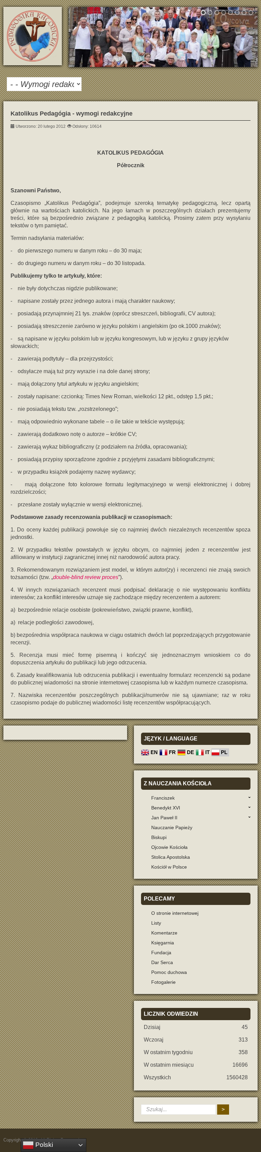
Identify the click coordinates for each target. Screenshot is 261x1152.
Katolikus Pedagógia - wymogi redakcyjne (72, 113)
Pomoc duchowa (169, 972)
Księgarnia (162, 942)
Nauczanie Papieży (171, 827)
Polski (43, 1144)
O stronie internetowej (174, 913)
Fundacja (161, 952)
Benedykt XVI (165, 807)
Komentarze (164, 933)
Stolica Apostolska (170, 857)
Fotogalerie (163, 982)
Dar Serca (162, 962)
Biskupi (159, 837)
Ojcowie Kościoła (169, 847)
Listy (156, 923)
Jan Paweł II (164, 817)
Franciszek (163, 798)
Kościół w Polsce (169, 867)
